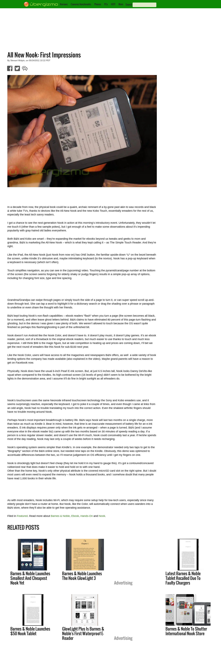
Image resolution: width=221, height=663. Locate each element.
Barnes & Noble (60, 515)
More (120, 4)
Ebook (75, 515)
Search (129, 4)
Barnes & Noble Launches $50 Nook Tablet (30, 631)
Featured (22, 515)
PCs (106, 4)
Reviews (64, 4)
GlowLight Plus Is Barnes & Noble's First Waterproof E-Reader (83, 633)
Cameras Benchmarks (81, 4)
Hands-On (86, 515)
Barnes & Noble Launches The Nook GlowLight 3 (82, 575)
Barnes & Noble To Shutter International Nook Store (186, 631)
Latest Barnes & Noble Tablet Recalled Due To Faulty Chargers (183, 578)
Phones (97, 4)
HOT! (113, 4)
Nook (102, 515)
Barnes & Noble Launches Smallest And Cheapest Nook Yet (30, 578)
